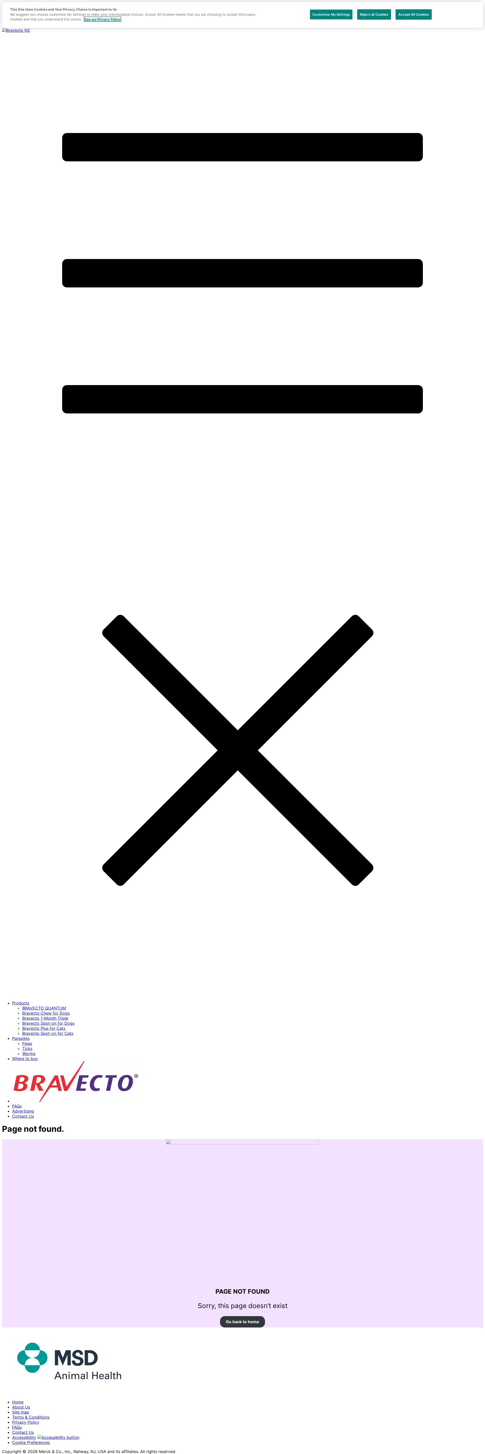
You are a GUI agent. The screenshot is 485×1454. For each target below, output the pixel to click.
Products (20, 1003)
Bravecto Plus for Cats (43, 1028)
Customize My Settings (331, 14)
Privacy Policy (25, 1422)
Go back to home (242, 1321)
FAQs (17, 1106)
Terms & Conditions (31, 1417)
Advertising (23, 1111)
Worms (28, 1053)
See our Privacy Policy (102, 19)
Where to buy (25, 1058)
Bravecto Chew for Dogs (46, 1013)
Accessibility (24, 1437)
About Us (21, 1407)
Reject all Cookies (374, 14)
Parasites (21, 1038)
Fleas (27, 1043)
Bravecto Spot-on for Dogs (48, 1023)
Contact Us (23, 1116)
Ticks (27, 1048)
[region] (242, 15)
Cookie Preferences (31, 1442)
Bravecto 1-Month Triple (45, 1018)
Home (17, 1402)
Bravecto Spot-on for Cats (47, 1033)
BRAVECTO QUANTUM (44, 1008)
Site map (20, 1412)
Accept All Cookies (413, 14)
